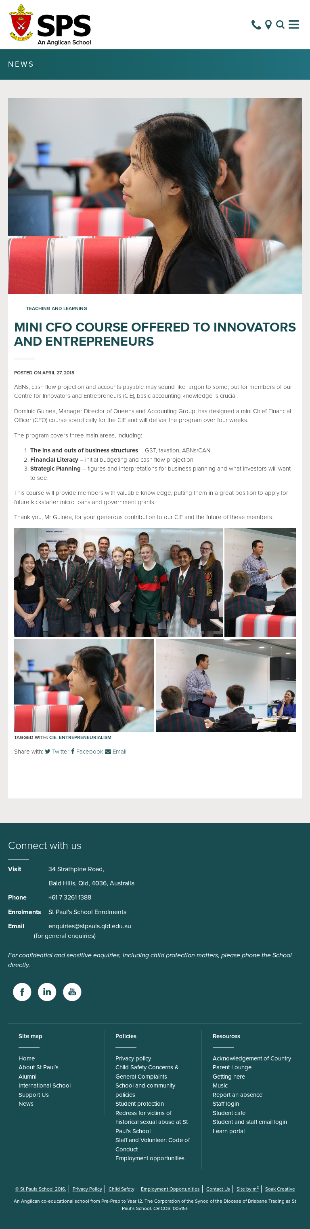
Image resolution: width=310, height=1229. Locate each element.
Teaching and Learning (56, 308)
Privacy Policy (87, 1189)
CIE (53, 737)
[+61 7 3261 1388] (256, 25)
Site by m (248, 1189)
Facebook (89, 751)
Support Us (34, 1094)
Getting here (229, 1076)
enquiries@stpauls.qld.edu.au (89, 926)
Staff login (226, 1103)
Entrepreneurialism (85, 737)
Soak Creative (280, 1189)
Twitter (59, 751)
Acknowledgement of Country (252, 1058)
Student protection (139, 1103)
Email (118, 751)
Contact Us (218, 1189)
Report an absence (237, 1094)
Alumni (27, 1076)
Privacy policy (133, 1058)
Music (220, 1085)
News (26, 1103)
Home (27, 1058)
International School (45, 1085)
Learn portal (229, 1131)
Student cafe (229, 1113)
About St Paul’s (39, 1067)
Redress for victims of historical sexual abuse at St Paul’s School (151, 1122)
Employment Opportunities (170, 1189)
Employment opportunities (149, 1158)
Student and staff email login (250, 1122)
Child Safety (121, 1189)
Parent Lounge (232, 1067)
